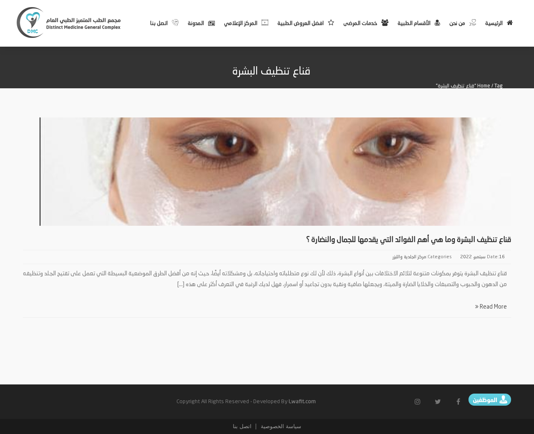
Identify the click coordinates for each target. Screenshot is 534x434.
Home (483, 86)
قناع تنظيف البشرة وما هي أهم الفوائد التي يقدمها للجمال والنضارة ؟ (408, 240)
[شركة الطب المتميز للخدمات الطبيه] (69, 22)
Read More (493, 307)
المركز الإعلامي (240, 23)
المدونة (196, 23)
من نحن (457, 23)
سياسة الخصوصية (280, 426)
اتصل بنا (159, 23)
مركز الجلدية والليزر (409, 257)
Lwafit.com (302, 401)
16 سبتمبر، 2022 (482, 257)
